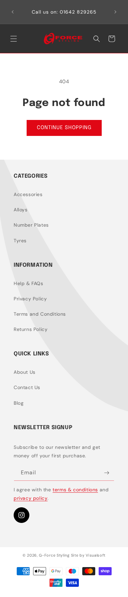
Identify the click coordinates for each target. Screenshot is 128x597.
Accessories (28, 194)
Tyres (20, 241)
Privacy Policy (30, 299)
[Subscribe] (106, 473)
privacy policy (30, 498)
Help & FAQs (28, 283)
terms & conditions (75, 490)
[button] (13, 38)
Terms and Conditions (40, 314)
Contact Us (27, 387)
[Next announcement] (115, 11)
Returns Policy (30, 329)
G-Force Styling (54, 555)
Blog (19, 403)
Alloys (21, 210)
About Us (24, 372)
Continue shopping (64, 127)
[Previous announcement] (12, 11)
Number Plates (31, 225)
